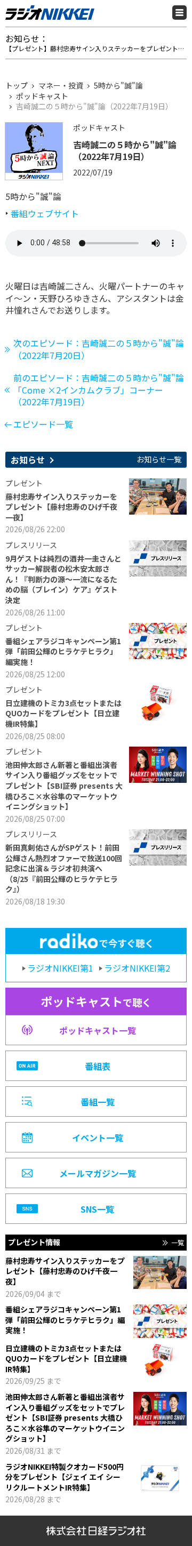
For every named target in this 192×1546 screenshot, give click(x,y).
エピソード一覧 (43, 424)
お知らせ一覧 (159, 459)
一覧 (177, 1242)
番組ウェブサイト (45, 213)
